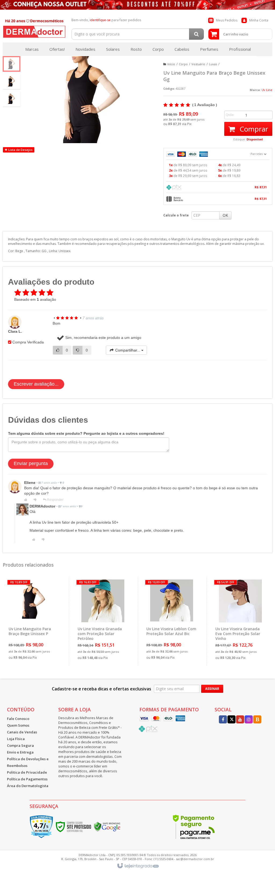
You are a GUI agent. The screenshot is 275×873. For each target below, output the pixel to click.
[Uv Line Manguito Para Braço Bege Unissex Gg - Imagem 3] (11, 99)
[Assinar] (212, 689)
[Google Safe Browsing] (107, 826)
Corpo (183, 64)
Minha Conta (258, 20)
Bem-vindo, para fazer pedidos (106, 20)
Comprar (253, 129)
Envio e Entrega (20, 752)
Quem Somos (18, 725)
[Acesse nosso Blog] (257, 720)
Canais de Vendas (22, 732)
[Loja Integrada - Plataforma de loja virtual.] (138, 866)
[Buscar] (196, 34)
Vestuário (198, 64)
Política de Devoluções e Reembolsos (28, 762)
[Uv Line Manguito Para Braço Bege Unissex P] (34, 621)
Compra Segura (20, 745)
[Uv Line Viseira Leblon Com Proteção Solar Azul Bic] (171, 621)
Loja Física (16, 738)
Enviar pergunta (31, 463)
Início (171, 64)
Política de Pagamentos (27, 779)
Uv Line (267, 90)
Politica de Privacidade (27, 772)
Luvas (213, 64)
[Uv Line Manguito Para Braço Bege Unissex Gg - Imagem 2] (11, 81)
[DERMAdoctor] (34, 27)
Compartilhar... (127, 350)
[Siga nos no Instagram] (249, 720)
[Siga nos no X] (231, 720)
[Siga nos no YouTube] (240, 720)
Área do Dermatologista (27, 785)
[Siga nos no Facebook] (223, 720)
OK (225, 215)
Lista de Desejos (20, 150)
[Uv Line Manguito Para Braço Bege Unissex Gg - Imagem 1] (11, 64)
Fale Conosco (18, 718)
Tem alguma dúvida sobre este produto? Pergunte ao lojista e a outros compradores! (86, 433)
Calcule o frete (176, 215)
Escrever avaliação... (36, 384)
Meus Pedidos (226, 20)
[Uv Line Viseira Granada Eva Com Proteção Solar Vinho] (240, 621)
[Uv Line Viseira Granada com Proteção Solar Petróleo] (103, 621)
